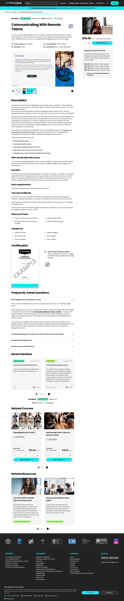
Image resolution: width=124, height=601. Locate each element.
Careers (72, 563)
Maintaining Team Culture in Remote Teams (27, 150)
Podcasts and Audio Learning (14, 567)
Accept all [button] (90, 592)
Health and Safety (42, 567)
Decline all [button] (109, 592)
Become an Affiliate (11, 565)
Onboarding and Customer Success (81, 573)
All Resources (74, 561)
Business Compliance (43, 557)
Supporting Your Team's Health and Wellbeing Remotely (31, 153)
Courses (63, 3)
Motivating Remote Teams (22, 144)
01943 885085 (110, 558)
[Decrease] (15, 455)
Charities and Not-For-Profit (45, 559)
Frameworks (74, 569)
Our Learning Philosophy (13, 557)
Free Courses (40, 579)
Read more (7, 593)
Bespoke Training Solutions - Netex (16, 561)
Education (39, 561)
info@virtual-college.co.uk (109, 562)
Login (115, 3)
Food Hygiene (40, 563)
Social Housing (40, 575)
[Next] (72, 91)
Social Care (39, 577)
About (91, 3)
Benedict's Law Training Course (43, 8)
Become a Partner (11, 563)
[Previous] (13, 91)
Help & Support (75, 571)
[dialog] (62, 592)
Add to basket (25, 460)
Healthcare (39, 565)
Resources (84, 3)
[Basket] (107, 3)
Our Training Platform (12, 559)
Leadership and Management (45, 569)
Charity (72, 565)
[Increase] (37, 455)
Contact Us (100, 3)
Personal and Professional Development (49, 571)
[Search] (57, 3)
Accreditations (75, 559)
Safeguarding (40, 573)
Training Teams (74, 3)
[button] (41, 599)
